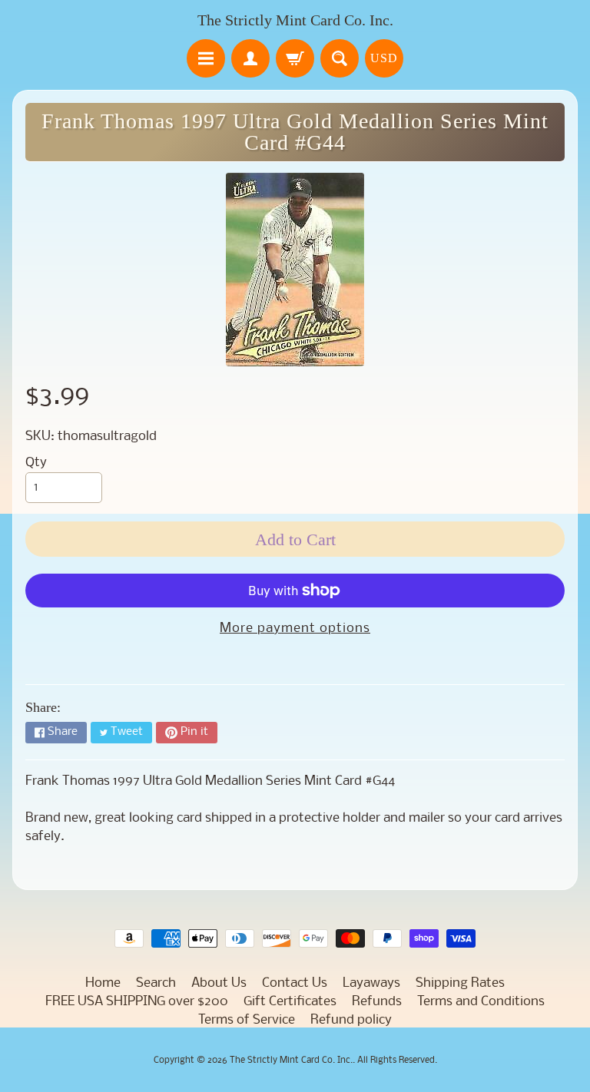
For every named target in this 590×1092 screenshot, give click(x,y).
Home (103, 983)
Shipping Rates (460, 983)
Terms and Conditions (481, 1001)
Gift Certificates (290, 1001)
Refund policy (351, 1020)
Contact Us (294, 983)
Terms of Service (246, 1020)
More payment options (295, 628)
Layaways (371, 983)
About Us (219, 983)
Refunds (377, 1001)
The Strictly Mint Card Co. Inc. (295, 20)
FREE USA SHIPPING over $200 (136, 1001)
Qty (36, 462)
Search (156, 983)
